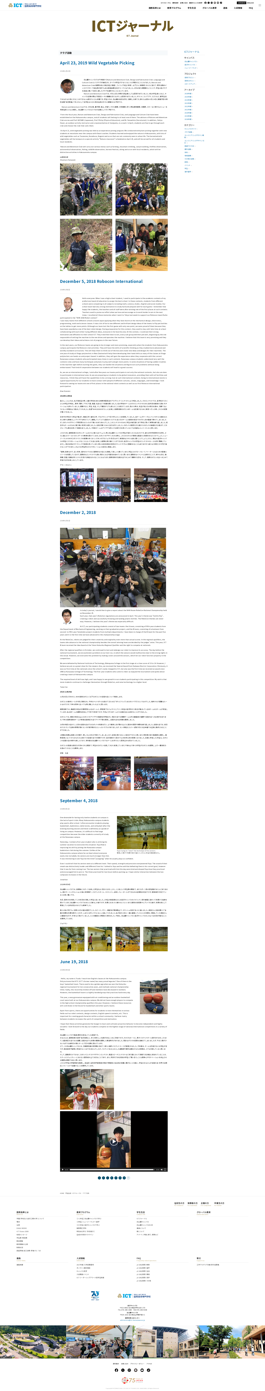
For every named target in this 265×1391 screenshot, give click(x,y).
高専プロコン (189, 77)
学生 (186, 168)
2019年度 (188, 116)
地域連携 (188, 156)
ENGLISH (250, 3)
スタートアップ (190, 84)
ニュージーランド (190, 68)
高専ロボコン (189, 81)
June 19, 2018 (74, 961)
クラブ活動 (188, 132)
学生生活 (68, 1193)
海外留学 (188, 172)
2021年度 (188, 109)
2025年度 (188, 97)
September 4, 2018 (79, 800)
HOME (62, 1193)
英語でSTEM (189, 146)
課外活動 (188, 149)
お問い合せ (184, 3)
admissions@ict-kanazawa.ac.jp (132, 1320)
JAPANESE (241, 3)
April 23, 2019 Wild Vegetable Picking (97, 62)
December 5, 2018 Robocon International (101, 281)
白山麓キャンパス (191, 61)
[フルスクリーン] (165, 1170)
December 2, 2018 (78, 512)
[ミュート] (162, 1170)
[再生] (63, 1170)
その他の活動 (189, 159)
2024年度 (188, 100)
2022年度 (188, 106)
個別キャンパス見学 (195, 3)
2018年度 (188, 119)
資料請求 (175, 3)
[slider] (112, 1169)
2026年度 (188, 93)
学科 (186, 152)
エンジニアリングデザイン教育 (194, 136)
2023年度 (188, 103)
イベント (187, 165)
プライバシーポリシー (137, 1364)
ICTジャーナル (166, 3)
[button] (114, 1141)
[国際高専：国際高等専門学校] (24, 6)
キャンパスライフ (190, 129)
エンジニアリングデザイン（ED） (194, 142)
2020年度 (188, 113)
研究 (186, 162)
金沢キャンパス (190, 65)
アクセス (149, 1364)
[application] (114, 1141)
